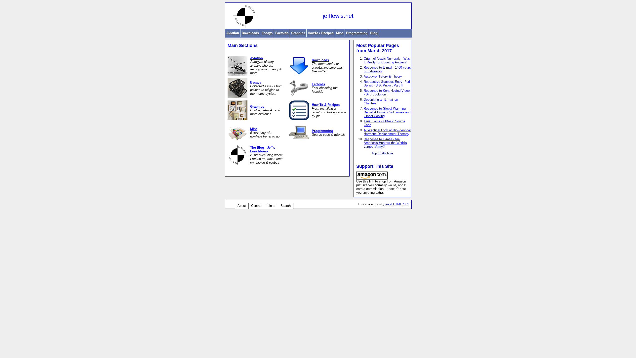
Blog (373, 33)
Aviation (232, 33)
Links (271, 206)
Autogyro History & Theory (383, 76)
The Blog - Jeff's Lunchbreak (262, 149)
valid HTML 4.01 (397, 204)
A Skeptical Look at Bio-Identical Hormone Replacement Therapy (387, 132)
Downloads (250, 33)
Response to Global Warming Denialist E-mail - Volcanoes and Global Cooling (387, 112)
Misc (339, 33)
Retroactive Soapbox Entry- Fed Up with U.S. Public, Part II (387, 83)
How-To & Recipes (326, 105)
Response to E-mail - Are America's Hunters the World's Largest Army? (385, 142)
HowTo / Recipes (320, 33)
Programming (356, 33)
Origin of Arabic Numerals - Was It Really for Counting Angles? (387, 60)
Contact (256, 206)
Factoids (281, 33)
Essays (267, 33)
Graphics (298, 33)
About (242, 206)
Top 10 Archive (382, 153)
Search (285, 206)
